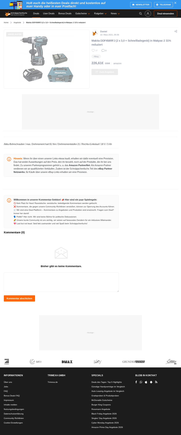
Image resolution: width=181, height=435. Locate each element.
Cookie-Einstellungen (13, 423)
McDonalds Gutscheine (101, 400)
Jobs (6, 386)
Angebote (17, 23)
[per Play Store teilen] (151, 382)
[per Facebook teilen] (136, 382)
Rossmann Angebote (100, 409)
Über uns (8, 382)
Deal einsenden (165, 13)
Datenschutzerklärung (13, 414)
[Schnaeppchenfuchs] (16, 13)
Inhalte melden (10, 405)
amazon (117, 63)
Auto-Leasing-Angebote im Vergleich (107, 391)
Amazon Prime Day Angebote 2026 (107, 427)
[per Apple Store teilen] (146, 382)
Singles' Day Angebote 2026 (104, 418)
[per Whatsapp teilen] (141, 382)
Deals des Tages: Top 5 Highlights (106, 382)
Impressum (9, 400)
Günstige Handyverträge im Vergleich (108, 386)
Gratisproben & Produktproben (105, 396)
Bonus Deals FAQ (12, 396)
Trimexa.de (53, 382)
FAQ (6, 391)
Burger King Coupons (101, 405)
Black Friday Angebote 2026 (104, 414)
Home (6, 23)
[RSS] (156, 382)
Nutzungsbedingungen (14, 409)
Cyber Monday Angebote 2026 (105, 423)
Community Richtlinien (14, 418)
